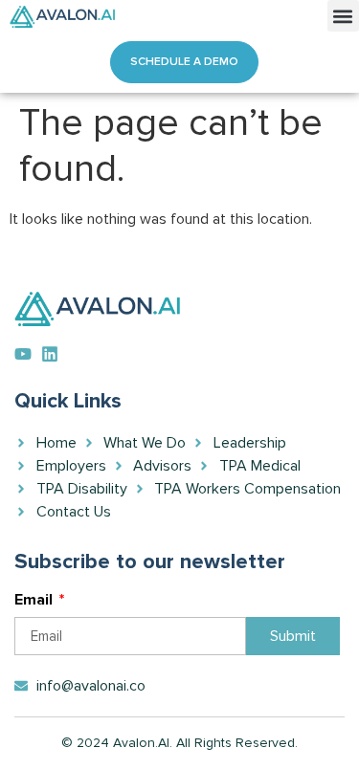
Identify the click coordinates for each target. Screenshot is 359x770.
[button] (343, 16)
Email (35, 600)
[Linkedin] (49, 354)
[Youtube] (23, 354)
